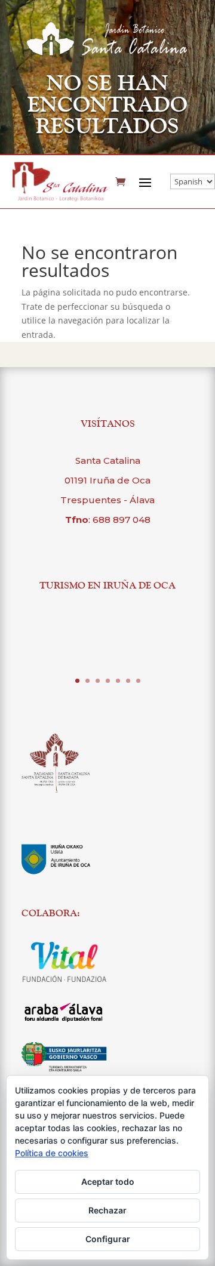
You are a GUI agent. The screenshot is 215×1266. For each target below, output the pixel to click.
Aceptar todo (107, 1181)
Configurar (107, 1239)
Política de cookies (51, 1153)
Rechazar (107, 1210)
